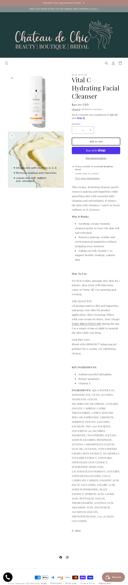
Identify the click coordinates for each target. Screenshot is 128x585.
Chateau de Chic (22, 583)
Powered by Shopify (38, 583)
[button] (6, 63)
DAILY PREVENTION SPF (86, 323)
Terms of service (87, 583)
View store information (87, 178)
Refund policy (56, 583)
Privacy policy (71, 583)
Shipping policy (105, 583)
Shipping (76, 109)
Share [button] (78, 530)
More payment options (96, 158)
